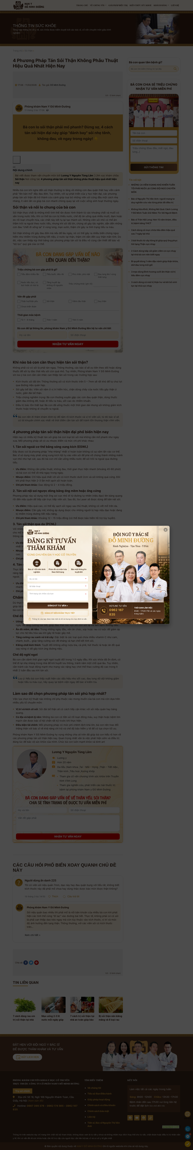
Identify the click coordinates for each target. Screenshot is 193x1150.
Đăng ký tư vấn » (58, 605)
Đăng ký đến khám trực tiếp (60, 613)
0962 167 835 (116, 612)
